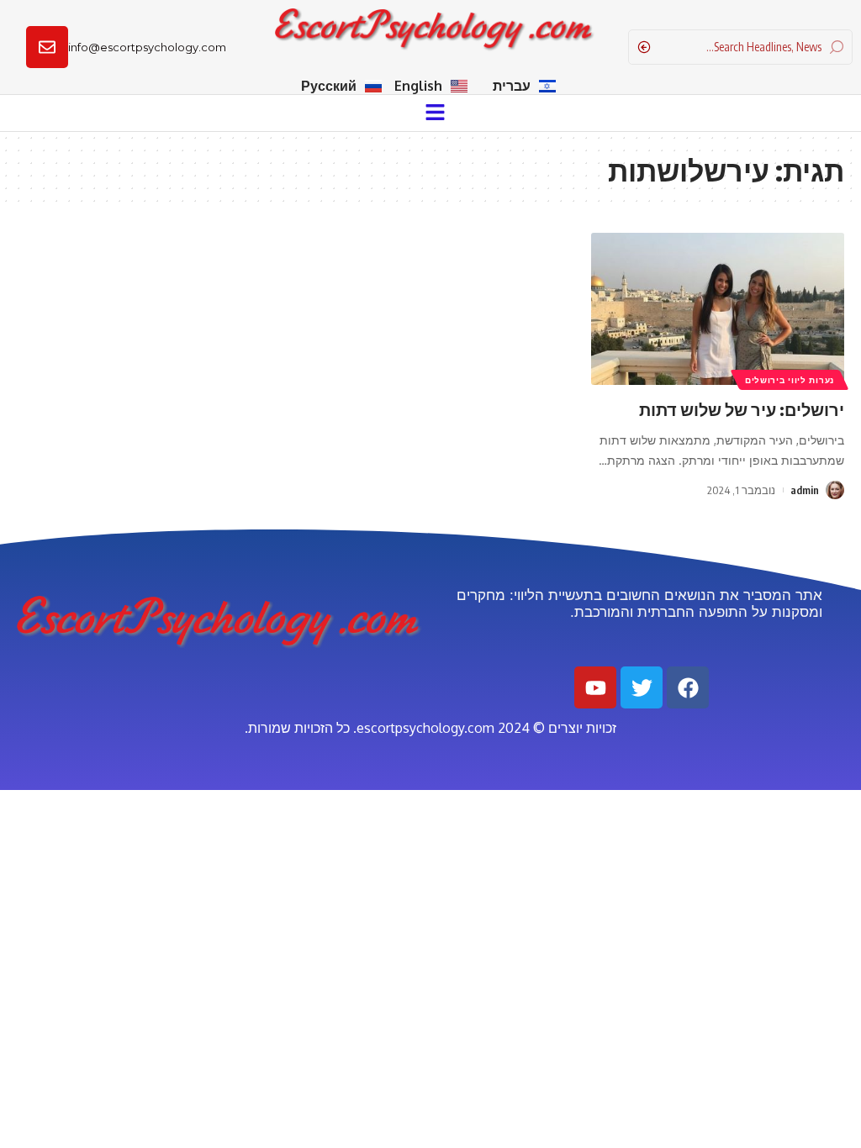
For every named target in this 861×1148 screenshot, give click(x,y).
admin (804, 490)
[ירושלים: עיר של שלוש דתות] (717, 309)
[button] (435, 112)
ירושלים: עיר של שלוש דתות (741, 408)
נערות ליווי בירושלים (789, 380)
